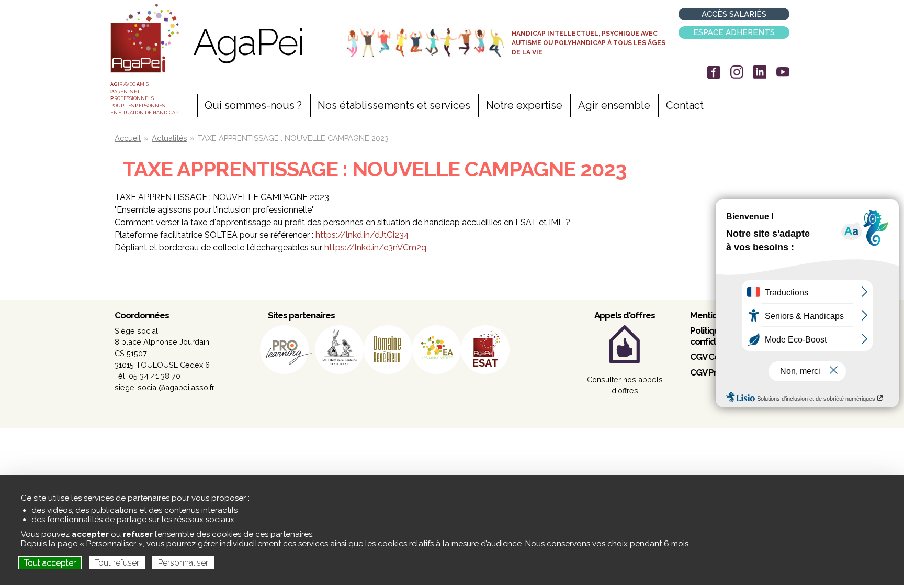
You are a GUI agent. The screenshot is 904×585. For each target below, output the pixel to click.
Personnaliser (183, 563)
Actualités (169, 138)
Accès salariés (734, 14)
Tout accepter (50, 563)
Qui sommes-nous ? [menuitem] (253, 105)
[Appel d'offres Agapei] (624, 343)
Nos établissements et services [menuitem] (394, 105)
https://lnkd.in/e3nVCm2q (375, 247)
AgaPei (248, 41)
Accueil (128, 138)
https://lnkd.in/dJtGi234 (362, 235)
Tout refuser (117, 563)
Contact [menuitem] (685, 105)
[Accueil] (150, 38)
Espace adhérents (734, 32)
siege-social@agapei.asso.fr (164, 387)
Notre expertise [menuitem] (524, 105)
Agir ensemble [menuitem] (614, 105)
